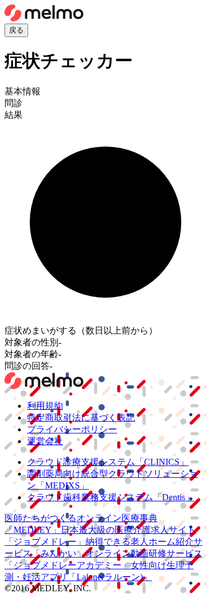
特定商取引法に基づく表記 (81, 417)
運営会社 (45, 441)
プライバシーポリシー (72, 429)
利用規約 (45, 405)
